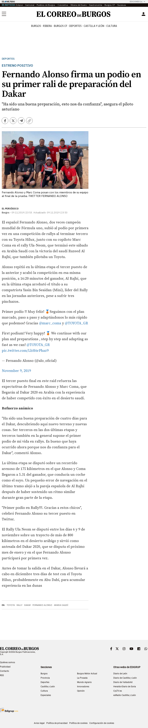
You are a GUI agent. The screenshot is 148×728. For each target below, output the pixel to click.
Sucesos (121, 5)
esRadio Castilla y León (124, 695)
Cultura (111, 26)
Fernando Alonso (42, 605)
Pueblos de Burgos (46, 5)
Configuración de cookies (101, 723)
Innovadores (83, 686)
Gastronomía (95, 5)
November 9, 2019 (16, 371)
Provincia (45, 678)
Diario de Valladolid (122, 682)
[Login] (143, 14)
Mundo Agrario (84, 682)
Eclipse (19, 5)
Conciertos (63, 5)
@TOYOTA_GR (76, 323)
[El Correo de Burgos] (73, 14)
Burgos (36, 26)
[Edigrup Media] (9, 710)
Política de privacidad (57, 723)
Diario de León (120, 673)
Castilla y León (94, 26)
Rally (19, 605)
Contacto (4, 671)
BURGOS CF (60, 26)
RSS (2, 675)
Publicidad (5, 666)
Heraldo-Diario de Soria (124, 686)
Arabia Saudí (61, 605)
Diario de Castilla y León (125, 678)
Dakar (27, 605)
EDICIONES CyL (136, 2)
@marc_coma (50, 323)
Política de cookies (78, 723)
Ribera (47, 26)
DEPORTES (75, 26)
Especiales (46, 695)
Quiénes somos (7, 662)
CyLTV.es (117, 691)
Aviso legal (39, 723)
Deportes (8, 58)
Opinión (81, 691)
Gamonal (29, 5)
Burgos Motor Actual (87, 673)
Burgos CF (110, 5)
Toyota (11, 605)
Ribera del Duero (79, 5)
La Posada (82, 678)
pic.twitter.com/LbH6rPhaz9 (25, 351)
